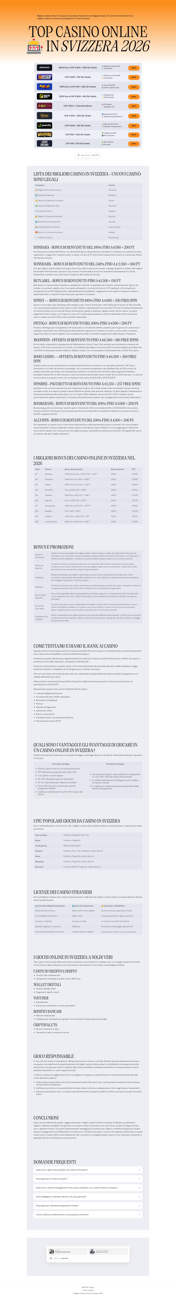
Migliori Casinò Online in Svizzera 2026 (88, 1293)
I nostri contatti (88, 1290)
